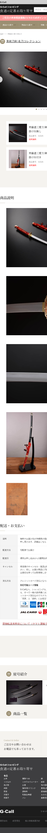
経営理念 (16, 821)
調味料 (25, 791)
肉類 (5, 788)
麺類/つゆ (26, 779)
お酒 (24, 785)
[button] (36, 109)
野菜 (5, 791)
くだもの (7, 782)
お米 (5, 779)
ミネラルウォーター (30, 782)
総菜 (42, 782)
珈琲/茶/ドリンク (29, 788)
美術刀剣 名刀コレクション (23, 41)
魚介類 (6, 785)
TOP (1, 34)
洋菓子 (6, 795)
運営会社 (4, 821)
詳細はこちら (40, 542)
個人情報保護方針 (32, 821)
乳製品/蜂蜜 (27, 795)
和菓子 (6, 798)
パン (24, 798)
